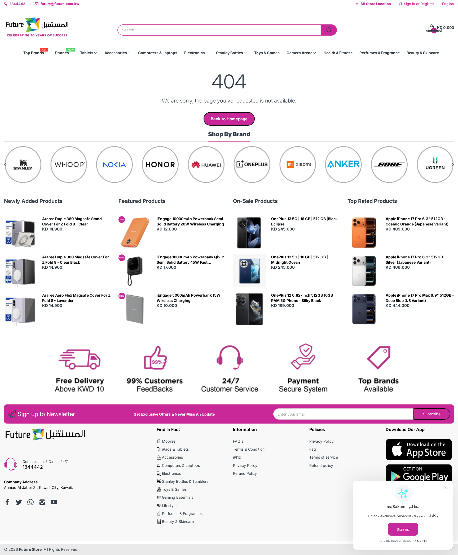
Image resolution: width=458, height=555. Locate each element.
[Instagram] (42, 502)
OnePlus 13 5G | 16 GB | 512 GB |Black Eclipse (304, 221)
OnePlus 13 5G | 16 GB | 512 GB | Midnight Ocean (299, 259)
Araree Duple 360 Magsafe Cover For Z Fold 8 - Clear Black (75, 259)
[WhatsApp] (30, 502)
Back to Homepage (229, 118)
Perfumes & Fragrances (182, 513)
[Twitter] (19, 502)
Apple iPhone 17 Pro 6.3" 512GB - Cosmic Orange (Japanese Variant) (417, 221)
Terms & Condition (249, 449)
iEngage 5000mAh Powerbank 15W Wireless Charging (189, 298)
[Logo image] (23, 164)
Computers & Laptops (181, 465)
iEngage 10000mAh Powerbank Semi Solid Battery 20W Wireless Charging (190, 221)
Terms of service (323, 457)
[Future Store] (37, 27)
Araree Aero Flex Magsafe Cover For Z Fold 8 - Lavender (76, 298)
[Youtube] (54, 502)
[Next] (5, 165)
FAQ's (238, 441)
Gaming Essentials (177, 497)
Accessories (172, 457)
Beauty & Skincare (178, 521)
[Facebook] (7, 502)
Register (427, 4)
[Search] (329, 30)
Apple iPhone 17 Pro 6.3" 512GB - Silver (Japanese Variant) (416, 259)
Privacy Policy (245, 465)
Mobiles (168, 441)
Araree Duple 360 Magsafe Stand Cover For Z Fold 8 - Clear (72, 221)
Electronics (171, 473)
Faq (312, 449)
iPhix (237, 457)
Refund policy (321, 465)
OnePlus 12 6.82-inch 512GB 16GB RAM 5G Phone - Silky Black (302, 298)
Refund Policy (245, 473)
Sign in (410, 4)
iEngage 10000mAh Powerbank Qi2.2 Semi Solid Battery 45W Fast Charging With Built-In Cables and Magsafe (190, 260)
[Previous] (452, 165)
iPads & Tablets (175, 449)
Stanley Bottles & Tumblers (185, 481)
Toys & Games (174, 489)
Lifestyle (169, 505)
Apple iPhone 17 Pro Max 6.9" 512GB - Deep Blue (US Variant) (420, 298)
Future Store (30, 549)
